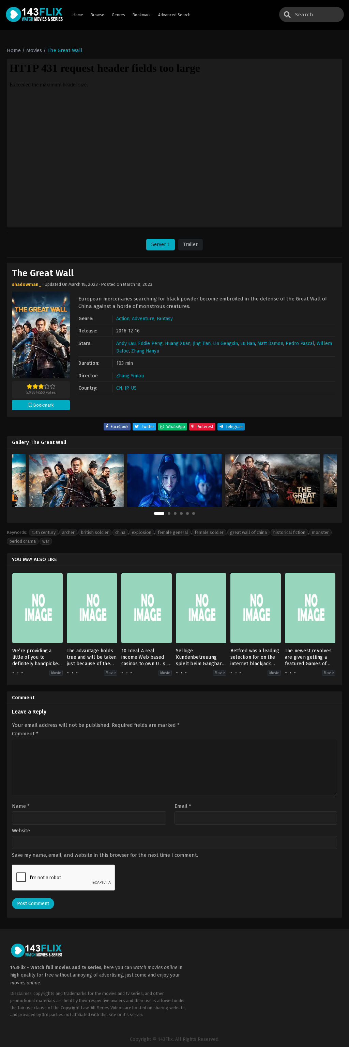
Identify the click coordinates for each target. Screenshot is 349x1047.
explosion (141, 532)
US (134, 388)
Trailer (190, 244)
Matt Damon (270, 343)
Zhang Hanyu (145, 351)
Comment (25, 733)
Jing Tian (202, 343)
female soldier (209, 532)
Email (182, 806)
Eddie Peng (150, 343)
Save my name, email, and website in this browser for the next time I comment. (105, 855)
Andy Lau (126, 343)
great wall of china (248, 532)
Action (123, 319)
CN (119, 388)
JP (126, 388)
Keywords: (17, 532)
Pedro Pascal (300, 343)
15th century (44, 532)
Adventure (143, 319)
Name (21, 806)
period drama (23, 541)
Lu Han (247, 343)
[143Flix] (34, 15)
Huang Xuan (178, 343)
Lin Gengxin (225, 343)
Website (21, 830)
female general (173, 532)
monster (320, 532)
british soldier (95, 532)
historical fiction (289, 532)
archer (68, 532)
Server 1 (160, 244)
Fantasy (165, 319)
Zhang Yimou (130, 376)
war (45, 541)
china (120, 532)
